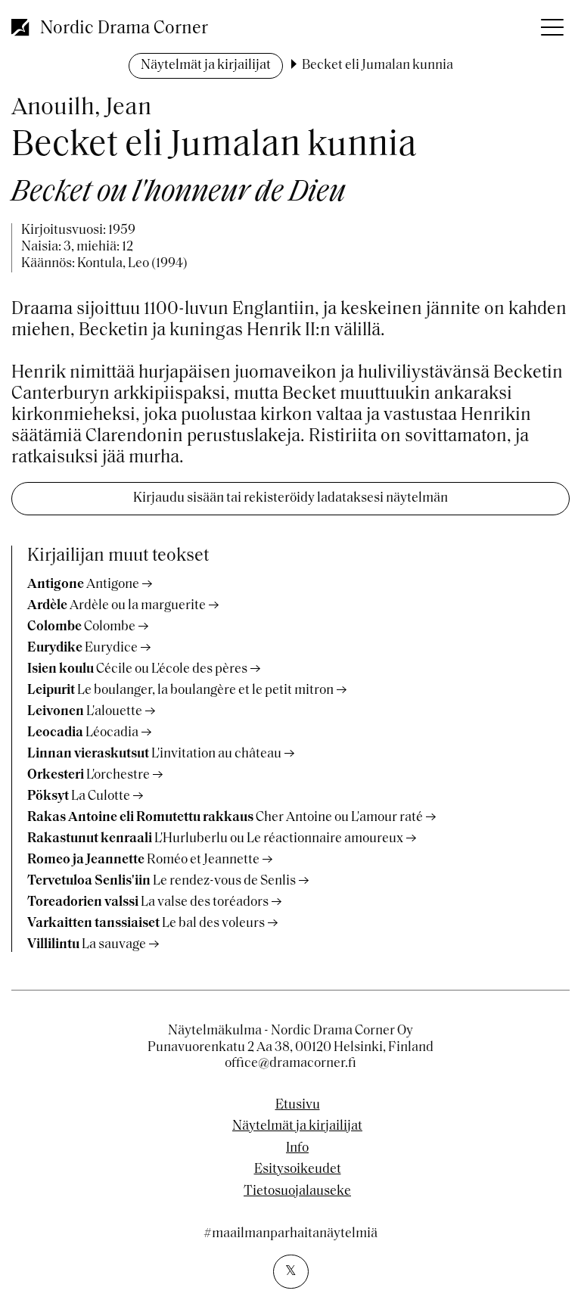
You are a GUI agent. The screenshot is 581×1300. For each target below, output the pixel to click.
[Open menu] (551, 23)
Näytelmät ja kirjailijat (206, 66)
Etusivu (297, 1105)
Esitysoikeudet (297, 1170)
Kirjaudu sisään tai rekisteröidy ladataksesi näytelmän (290, 498)
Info (297, 1148)
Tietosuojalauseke (297, 1192)
